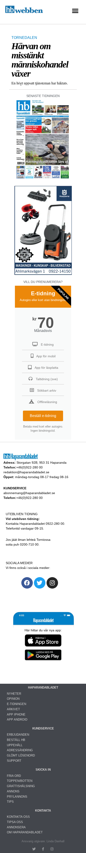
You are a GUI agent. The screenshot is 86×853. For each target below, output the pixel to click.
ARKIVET (13, 709)
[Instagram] (52, 583)
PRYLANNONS (17, 796)
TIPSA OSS (15, 822)
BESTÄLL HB (16, 740)
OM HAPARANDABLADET (25, 832)
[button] (75, 11)
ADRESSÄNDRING (20, 750)
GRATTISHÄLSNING (21, 786)
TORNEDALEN (24, 38)
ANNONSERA (16, 827)
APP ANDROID (17, 719)
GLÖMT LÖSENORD (21, 755)
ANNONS (13, 791)
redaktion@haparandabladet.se (26, 472)
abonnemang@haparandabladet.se (29, 493)
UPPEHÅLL (14, 745)
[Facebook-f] (43, 849)
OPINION (13, 698)
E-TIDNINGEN (16, 704)
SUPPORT (14, 760)
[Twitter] (39, 583)
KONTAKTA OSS (18, 816)
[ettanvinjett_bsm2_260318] (43, 275)
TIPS (10, 801)
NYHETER (14, 693)
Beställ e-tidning (43, 416)
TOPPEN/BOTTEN (19, 781)
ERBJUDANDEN (18, 734)
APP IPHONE (16, 714)
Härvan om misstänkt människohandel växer (39, 60)
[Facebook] (27, 583)
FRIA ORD (14, 776)
